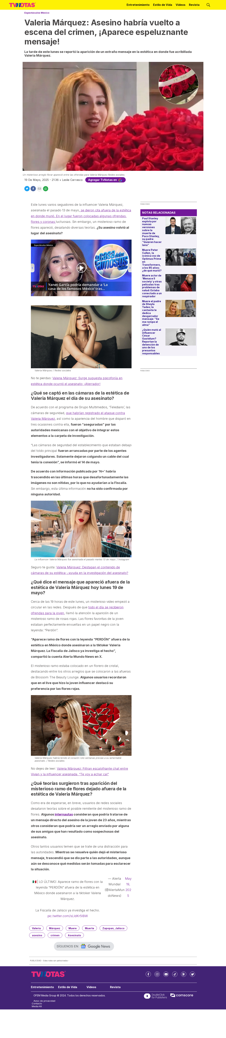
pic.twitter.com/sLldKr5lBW (67, 916)
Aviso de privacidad (44, 1001)
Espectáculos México (36, 12)
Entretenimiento (138, 5)
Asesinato (74, 935)
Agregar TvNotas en (103, 180)
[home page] (22, 4)
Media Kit (37, 1006)
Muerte (89, 928)
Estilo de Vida (162, 5)
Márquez (54, 928)
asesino (37, 935)
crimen (55, 935)
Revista (194, 5)
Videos (180, 5)
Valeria (36, 928)
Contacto (37, 1003)
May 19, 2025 (128, 887)
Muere (73, 928)
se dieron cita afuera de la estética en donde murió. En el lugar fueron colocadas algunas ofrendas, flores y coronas (81, 216)
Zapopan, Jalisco (113, 928)
